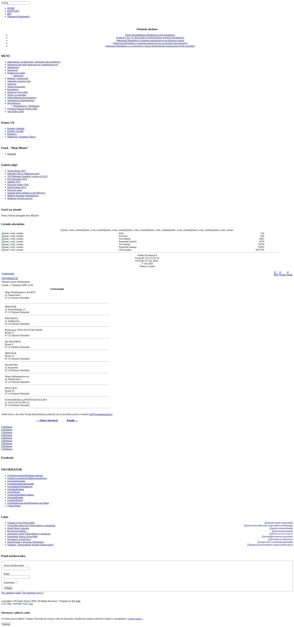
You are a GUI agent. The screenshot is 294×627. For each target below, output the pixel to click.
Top (31, 604)
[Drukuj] (282, 274)
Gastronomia (8, 273)
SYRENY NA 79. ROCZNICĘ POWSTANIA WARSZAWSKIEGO (150, 37)
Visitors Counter (147, 266)
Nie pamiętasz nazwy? (33, 593)
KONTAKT (13, 11)
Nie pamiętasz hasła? (11, 593)
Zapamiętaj (9, 582)
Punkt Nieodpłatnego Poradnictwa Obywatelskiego (150, 35)
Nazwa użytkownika (14, 565)
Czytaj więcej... (135, 618)
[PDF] (276, 274)
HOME (11, 8)
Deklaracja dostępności (18, 16)
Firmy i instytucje (47, 420)
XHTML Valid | (21, 604)
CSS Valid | (7, 604)
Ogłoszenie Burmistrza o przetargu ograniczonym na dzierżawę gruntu (150, 40)
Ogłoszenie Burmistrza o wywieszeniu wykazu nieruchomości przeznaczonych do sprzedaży (150, 46)
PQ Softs (76, 601)
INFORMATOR (10, 278)
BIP (9, 13)
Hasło (6, 574)
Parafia (72, 420)
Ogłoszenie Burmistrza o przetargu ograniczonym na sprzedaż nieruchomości (150, 43)
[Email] (289, 274)
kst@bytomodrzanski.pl (100, 414)
